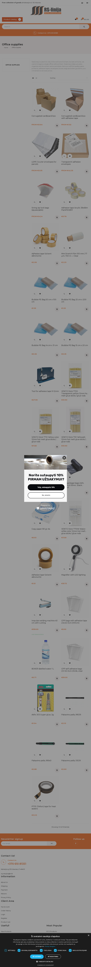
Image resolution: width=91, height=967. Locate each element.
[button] (45, 961)
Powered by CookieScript (45, 965)
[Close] (64, 457)
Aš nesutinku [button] (53, 957)
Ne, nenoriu (46, 495)
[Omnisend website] (45, 507)
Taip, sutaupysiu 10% (46, 487)
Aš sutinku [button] (37, 957)
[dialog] (45, 950)
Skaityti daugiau (50, 946)
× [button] (88, 935)
